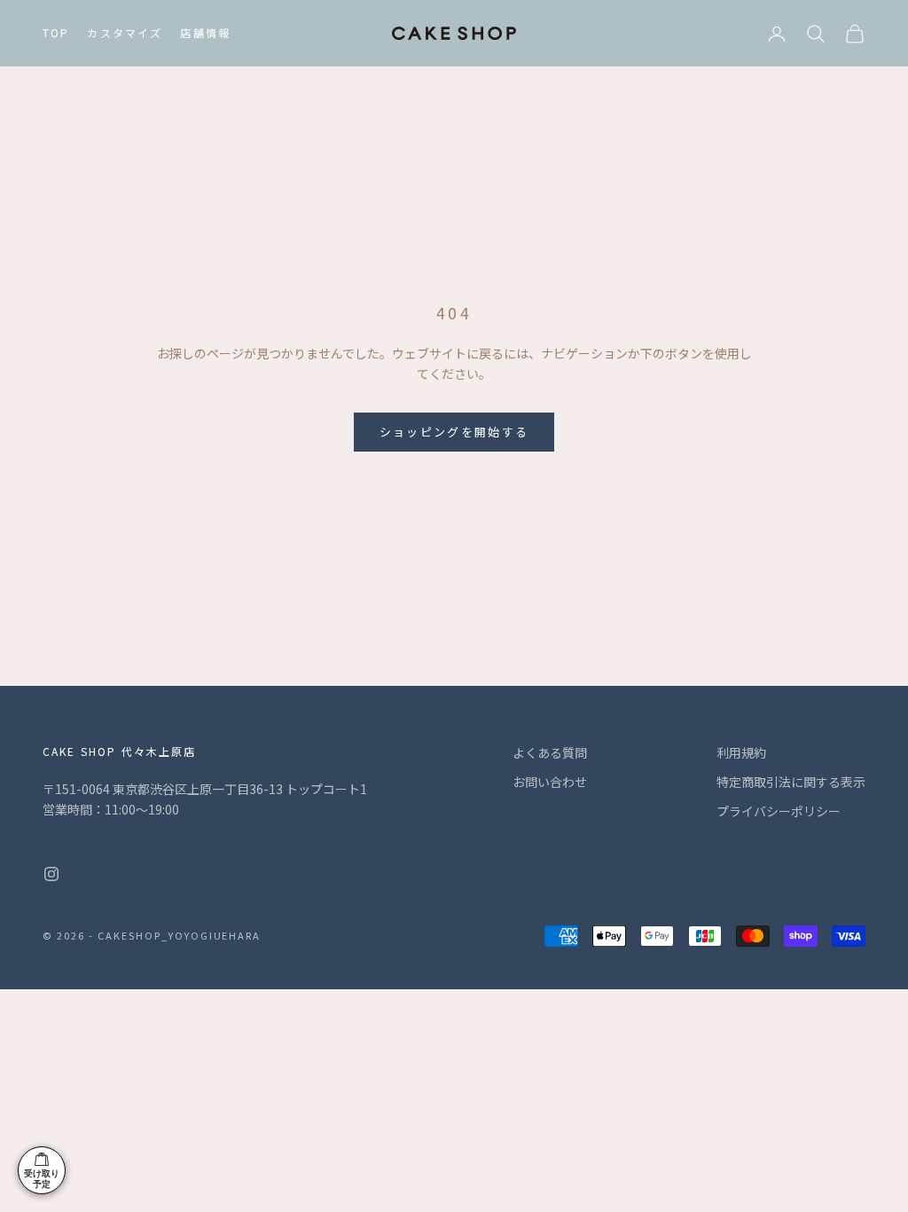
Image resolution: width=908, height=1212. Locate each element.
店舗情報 (205, 32)
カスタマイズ (124, 32)
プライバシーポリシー (778, 811)
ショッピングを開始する (454, 431)
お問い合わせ (550, 782)
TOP (56, 32)
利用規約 (741, 752)
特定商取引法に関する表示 (790, 782)
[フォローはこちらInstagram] (51, 874)
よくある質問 (550, 752)
